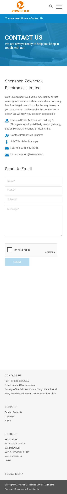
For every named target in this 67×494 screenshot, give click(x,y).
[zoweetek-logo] (28, 7)
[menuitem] (49, 7)
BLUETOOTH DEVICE (15, 443)
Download (10, 416)
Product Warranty (13, 412)
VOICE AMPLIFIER (13, 456)
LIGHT (8, 460)
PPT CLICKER (11, 439)
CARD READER (12, 448)
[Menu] (57, 7)
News (8, 420)
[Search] (49, 7)
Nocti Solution (33, 489)
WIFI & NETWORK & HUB (17, 452)
